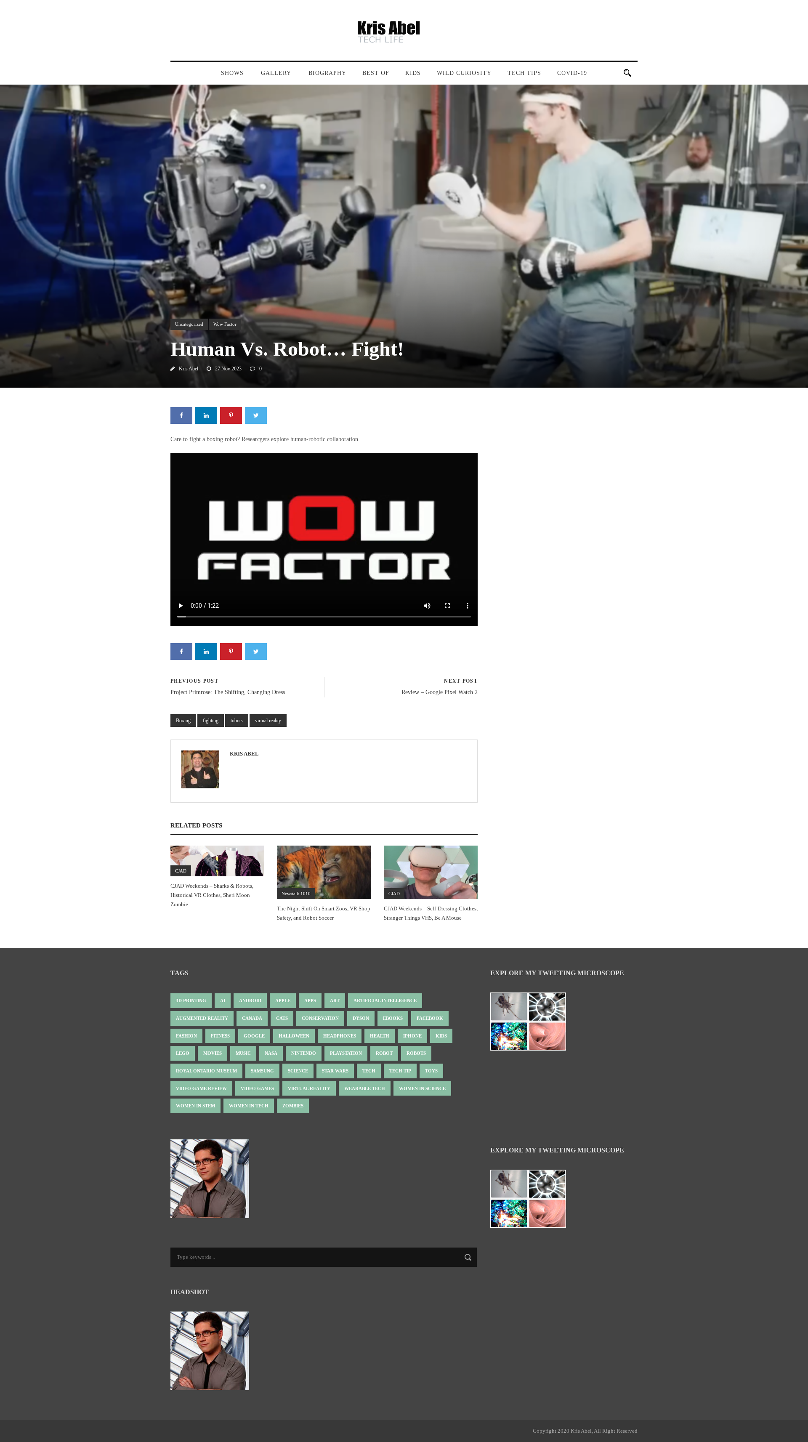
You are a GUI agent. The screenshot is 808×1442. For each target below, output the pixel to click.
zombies (292, 1105)
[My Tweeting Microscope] (532, 1024)
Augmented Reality (202, 1018)
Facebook (430, 1018)
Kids (413, 73)
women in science (422, 1088)
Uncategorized (189, 324)
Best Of (375, 73)
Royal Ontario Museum (206, 1070)
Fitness (220, 1035)
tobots (237, 721)
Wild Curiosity (464, 73)
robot (384, 1053)
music (243, 1053)
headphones (339, 1035)
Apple (282, 1000)
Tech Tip (400, 1070)
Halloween (294, 1035)
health (379, 1035)
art (335, 1000)
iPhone (412, 1035)
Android (250, 1000)
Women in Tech (248, 1105)
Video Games (257, 1088)
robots (416, 1053)
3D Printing (191, 1000)
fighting (210, 721)
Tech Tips (524, 73)
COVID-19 (572, 73)
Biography (327, 73)
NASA (271, 1053)
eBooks (393, 1018)
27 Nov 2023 (228, 369)
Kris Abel (188, 369)
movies (212, 1053)
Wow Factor (225, 324)
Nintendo (303, 1053)
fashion (186, 1035)
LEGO (182, 1053)
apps (310, 1000)
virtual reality (268, 721)
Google (254, 1035)
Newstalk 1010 (296, 893)
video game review (201, 1088)
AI (222, 1000)
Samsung (262, 1070)
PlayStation (346, 1053)
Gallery (276, 73)
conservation (320, 1018)
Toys (431, 1070)
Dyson (361, 1018)
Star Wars (335, 1070)
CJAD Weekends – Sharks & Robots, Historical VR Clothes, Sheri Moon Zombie (211, 895)
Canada (252, 1018)
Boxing (183, 721)
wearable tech (364, 1088)
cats (282, 1018)
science (298, 1070)
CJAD (180, 870)
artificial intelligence (385, 1000)
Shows (232, 73)
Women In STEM (195, 1105)
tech (368, 1070)
